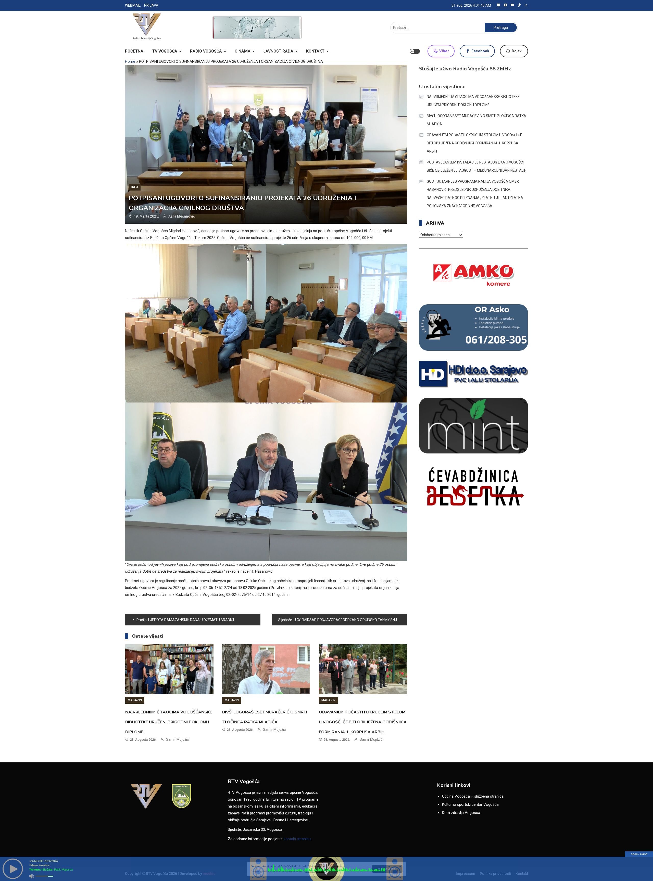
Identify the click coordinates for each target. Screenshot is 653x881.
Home (130, 61)
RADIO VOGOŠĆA (206, 51)
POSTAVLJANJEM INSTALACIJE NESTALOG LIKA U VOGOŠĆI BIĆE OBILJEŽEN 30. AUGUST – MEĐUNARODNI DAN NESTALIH (476, 166)
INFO (134, 187)
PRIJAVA (151, 5)
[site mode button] (415, 51)
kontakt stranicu (297, 839)
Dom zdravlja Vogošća (461, 812)
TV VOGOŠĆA (164, 51)
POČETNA (134, 51)
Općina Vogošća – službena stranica (473, 796)
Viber (443, 51)
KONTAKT (315, 51)
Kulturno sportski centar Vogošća (470, 804)
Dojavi (516, 51)
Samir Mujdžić (177, 739)
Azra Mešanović (181, 216)
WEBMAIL (133, 5)
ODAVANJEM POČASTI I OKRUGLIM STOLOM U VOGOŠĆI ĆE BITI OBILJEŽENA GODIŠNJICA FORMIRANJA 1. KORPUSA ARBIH (363, 722)
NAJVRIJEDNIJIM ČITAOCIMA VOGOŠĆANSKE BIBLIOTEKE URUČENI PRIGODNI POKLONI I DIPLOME (168, 722)
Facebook (479, 51)
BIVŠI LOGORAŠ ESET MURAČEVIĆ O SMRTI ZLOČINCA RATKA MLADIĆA (476, 120)
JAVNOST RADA (278, 51)
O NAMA (242, 51)
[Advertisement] (257, 27)
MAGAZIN (135, 700)
